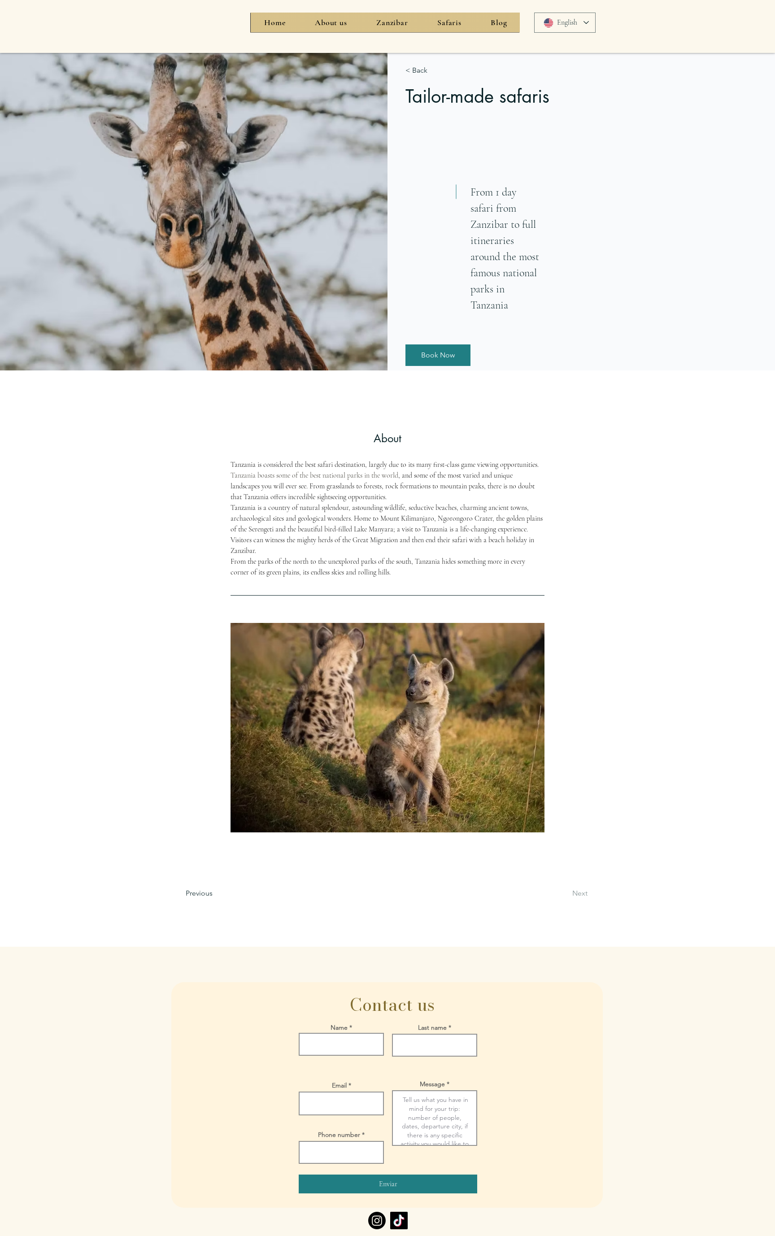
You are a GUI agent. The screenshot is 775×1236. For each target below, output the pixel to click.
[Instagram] (377, 1220)
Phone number (339, 1135)
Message (432, 1084)
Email (339, 1085)
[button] (437, 355)
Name (339, 1027)
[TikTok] (399, 1220)
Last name (432, 1027)
